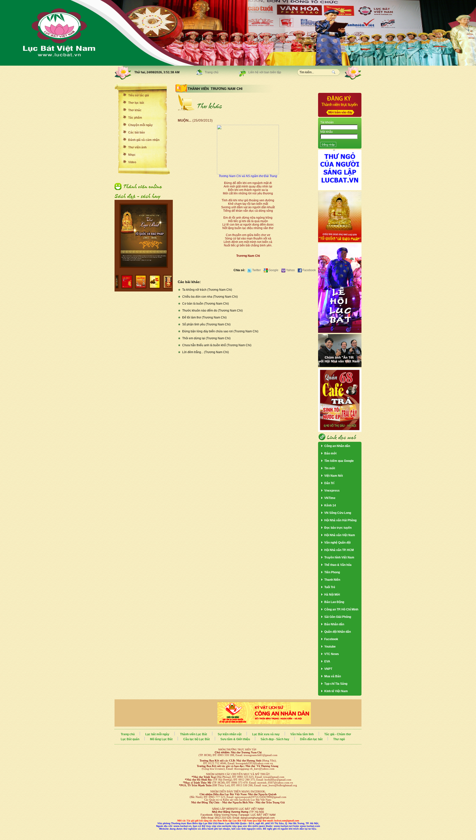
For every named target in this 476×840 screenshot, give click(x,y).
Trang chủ (211, 72)
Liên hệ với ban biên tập (264, 72)
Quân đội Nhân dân (337, 631)
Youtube (330, 646)
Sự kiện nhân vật (229, 734)
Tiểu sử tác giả (138, 95)
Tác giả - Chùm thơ (337, 734)
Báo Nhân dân (334, 624)
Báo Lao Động (334, 602)
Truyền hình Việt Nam (339, 557)
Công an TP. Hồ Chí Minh (341, 609)
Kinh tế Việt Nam (336, 691)
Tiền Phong (332, 572)
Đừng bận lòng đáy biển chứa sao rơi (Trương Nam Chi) (220, 331)
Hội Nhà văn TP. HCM (339, 550)
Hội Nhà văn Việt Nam (339, 535)
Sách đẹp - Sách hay (275, 739)
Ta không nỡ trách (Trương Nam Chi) (207, 289)
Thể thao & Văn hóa (338, 565)
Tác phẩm (135, 117)
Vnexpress (332, 490)
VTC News (331, 654)
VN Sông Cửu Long (337, 513)
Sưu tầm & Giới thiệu (235, 739)
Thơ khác (135, 110)
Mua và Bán (332, 676)
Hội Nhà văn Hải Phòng (340, 520)
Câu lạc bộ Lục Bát (196, 739)
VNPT (328, 669)
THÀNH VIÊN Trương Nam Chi (215, 89)
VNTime (329, 498)
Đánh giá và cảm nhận (143, 140)
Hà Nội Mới (332, 594)
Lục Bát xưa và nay (266, 734)
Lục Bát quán (130, 739)
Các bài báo (136, 132)
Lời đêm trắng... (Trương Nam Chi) (205, 352)
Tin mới (329, 468)
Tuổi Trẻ (329, 587)
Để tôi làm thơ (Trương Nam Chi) (204, 317)
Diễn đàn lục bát (311, 739)
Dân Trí (329, 483)
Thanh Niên (332, 579)
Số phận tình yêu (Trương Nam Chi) (206, 324)
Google (273, 270)
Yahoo (290, 270)
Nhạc (132, 155)
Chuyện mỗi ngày (140, 125)
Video (132, 162)
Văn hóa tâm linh (302, 734)
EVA (327, 661)
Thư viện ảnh (137, 147)
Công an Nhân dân (337, 446)
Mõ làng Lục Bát (161, 739)
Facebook (309, 270)
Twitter (256, 270)
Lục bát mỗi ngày (157, 734)
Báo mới (330, 453)
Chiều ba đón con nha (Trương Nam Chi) (210, 296)
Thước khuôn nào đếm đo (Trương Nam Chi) (212, 310)
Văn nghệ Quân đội (337, 542)
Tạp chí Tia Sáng (335, 683)
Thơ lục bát (136, 103)
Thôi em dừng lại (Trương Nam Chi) (206, 338)
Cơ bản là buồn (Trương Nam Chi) (205, 303)
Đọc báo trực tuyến (338, 527)
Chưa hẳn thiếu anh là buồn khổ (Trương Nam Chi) (216, 345)
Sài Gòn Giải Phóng (337, 617)
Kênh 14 (330, 505)
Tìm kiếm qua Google (339, 461)
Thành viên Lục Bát (193, 734)
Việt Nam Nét (333, 475)
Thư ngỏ (339, 739)
